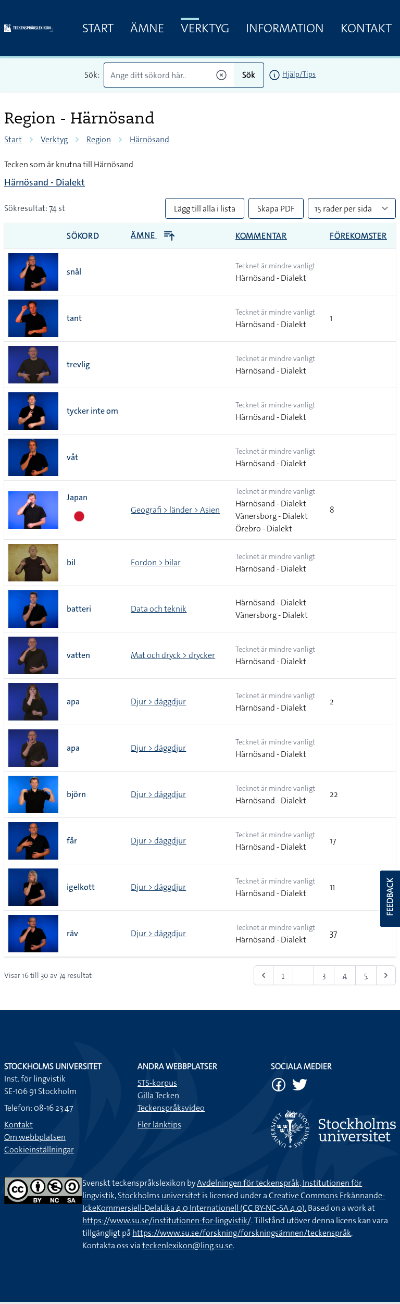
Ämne (147, 28)
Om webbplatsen (35, 1137)
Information (285, 28)
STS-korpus (157, 1082)
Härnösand (149, 139)
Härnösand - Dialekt (44, 182)
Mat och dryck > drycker (173, 655)
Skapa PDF (276, 208)
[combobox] (169, 75)
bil (71, 562)
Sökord (83, 235)
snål (74, 271)
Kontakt (366, 28)
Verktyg (205, 28)
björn (76, 794)
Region (98, 139)
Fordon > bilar (156, 562)
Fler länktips (159, 1124)
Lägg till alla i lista (204, 208)
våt (72, 457)
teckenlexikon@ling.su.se (187, 1245)
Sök (248, 74)
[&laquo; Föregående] (263, 975)
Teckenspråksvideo (171, 1107)
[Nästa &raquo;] (386, 975)
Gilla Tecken (158, 1095)
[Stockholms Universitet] (333, 1129)
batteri (79, 608)
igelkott (81, 886)
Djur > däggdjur (158, 701)
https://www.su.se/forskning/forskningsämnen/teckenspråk (241, 1232)
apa (73, 701)
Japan (77, 497)
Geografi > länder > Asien (175, 509)
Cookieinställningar (39, 1149)
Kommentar (261, 235)
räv (72, 933)
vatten (78, 655)
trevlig (78, 364)
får (72, 840)
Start (98, 28)
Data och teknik (158, 608)
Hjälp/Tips (299, 74)
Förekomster (358, 235)
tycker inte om (92, 410)
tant (74, 318)
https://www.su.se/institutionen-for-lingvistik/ (166, 1220)
